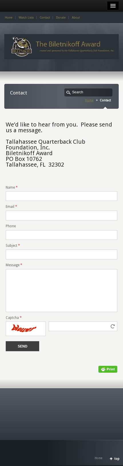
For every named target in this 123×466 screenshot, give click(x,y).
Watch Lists (26, 17)
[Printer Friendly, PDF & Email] (107, 369)
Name (12, 187)
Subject (13, 246)
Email (11, 207)
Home (9, 17)
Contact (45, 17)
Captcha (14, 318)
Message (14, 265)
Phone (11, 226)
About (76, 17)
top (117, 459)
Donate (61, 17)
